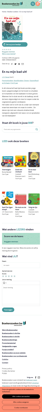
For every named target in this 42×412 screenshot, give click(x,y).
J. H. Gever (5, 77)
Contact (5, 363)
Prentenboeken (7, 81)
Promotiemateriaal (9, 343)
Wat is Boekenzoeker (10, 330)
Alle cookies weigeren (21, 402)
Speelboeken (18, 81)
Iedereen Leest (31, 380)
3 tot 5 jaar (14, 83)
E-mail (22, 64)
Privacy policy (7, 368)
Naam (4, 261)
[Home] (14, 323)
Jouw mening (7, 279)
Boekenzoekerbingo (9, 340)
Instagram (38, 377)
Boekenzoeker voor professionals (14, 356)
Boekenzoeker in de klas (11, 333)
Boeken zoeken (33, 4)
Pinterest (19, 64)
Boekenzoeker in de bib (11, 336)
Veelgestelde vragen (9, 346)
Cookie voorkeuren (21, 408)
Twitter (15, 64)
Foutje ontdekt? (8, 349)
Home (4, 12)
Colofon (5, 359)
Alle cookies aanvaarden (21, 396)
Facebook (12, 64)
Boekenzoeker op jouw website (13, 353)
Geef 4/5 (8, 49)
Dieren (26, 81)
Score (4, 274)
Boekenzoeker (12, 4)
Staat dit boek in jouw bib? (37, 129)
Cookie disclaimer (8, 371)
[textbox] (21, 294)
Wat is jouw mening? (9, 54)
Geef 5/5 (10, 49)
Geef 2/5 (5, 49)
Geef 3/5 (6, 49)
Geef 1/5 (3, 49)
